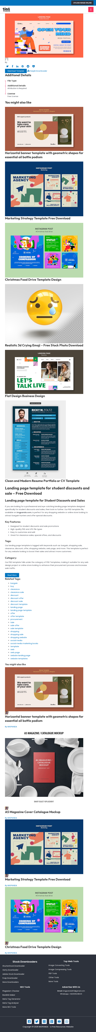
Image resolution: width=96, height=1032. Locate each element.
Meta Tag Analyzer (10, 1003)
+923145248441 (75, 994)
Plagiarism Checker (10, 991)
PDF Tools (53, 973)
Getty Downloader (10, 970)
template (14, 646)
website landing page (20, 655)
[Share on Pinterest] (22, 66)
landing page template (21, 610)
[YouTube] (59, 1021)
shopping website (18, 637)
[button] (82, 3)
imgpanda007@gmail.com (74, 991)
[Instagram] (44, 1021)
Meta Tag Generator (11, 999)
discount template (19, 604)
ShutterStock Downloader (13, 966)
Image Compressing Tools (60, 969)
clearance (15, 589)
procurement (16, 619)
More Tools (53, 981)
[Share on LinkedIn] (17, 66)
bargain (14, 583)
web (12, 649)
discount (14, 595)
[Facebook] (29, 1021)
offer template (17, 616)
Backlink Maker (8, 995)
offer (12, 613)
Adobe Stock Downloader (13, 974)
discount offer (17, 598)
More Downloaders (10, 982)
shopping (14, 631)
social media (16, 640)
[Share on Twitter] (7, 66)
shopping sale (16, 634)
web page (15, 652)
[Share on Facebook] (12, 66)
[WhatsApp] (66, 1021)
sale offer (14, 625)
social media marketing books (24, 643)
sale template (16, 628)
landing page (16, 607)
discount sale (16, 601)
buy (12, 586)
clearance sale (17, 592)
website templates (19, 658)
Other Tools (54, 977)
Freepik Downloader (38, 71)
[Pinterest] (51, 1021)
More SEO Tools (9, 1007)
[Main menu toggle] (91, 9)
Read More (12, 575)
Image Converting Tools (59, 965)
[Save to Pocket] (33, 66)
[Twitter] (36, 1021)
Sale (12, 622)
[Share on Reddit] (28, 66)
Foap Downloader (10, 978)
